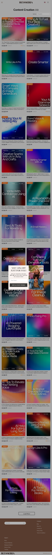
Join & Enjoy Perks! (18, 285)
